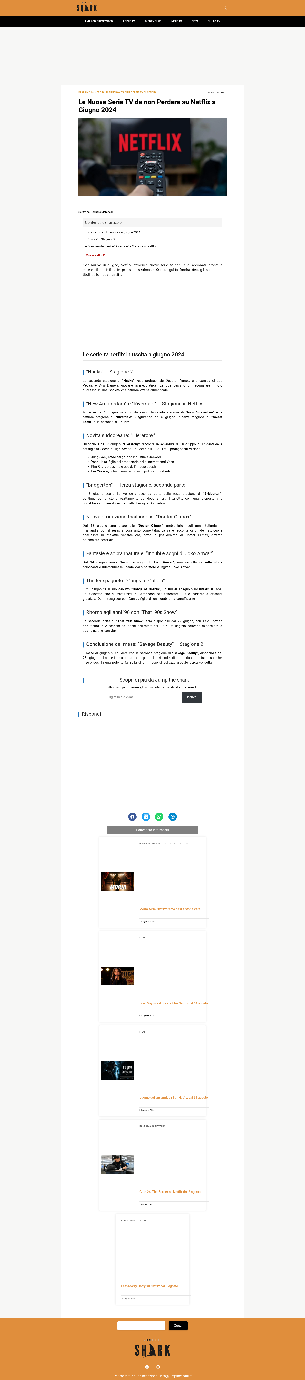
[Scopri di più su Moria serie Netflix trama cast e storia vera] (117, 882)
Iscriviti (192, 697)
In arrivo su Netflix (91, 92)
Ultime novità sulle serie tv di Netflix (131, 92)
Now (195, 21)
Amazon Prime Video (99, 21)
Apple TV (129, 21)
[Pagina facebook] (147, 1368)
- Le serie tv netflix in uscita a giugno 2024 (112, 232)
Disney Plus (153, 21)
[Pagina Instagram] (158, 1368)
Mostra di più (96, 255)
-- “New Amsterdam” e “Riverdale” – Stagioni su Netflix (120, 246)
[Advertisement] (152, 56)
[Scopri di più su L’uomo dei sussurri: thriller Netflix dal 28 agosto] (117, 1071)
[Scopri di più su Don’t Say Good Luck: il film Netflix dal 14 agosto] (117, 977)
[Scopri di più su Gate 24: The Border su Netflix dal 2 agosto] (117, 1165)
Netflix (176, 21)
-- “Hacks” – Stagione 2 (100, 239)
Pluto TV (214, 21)
